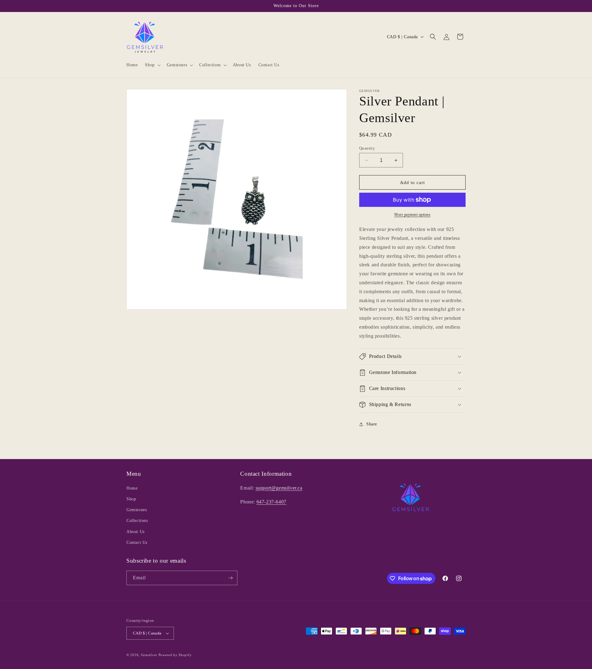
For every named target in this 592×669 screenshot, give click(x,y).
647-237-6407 (271, 501)
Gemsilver (149, 655)
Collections (137, 520)
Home (132, 488)
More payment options (412, 214)
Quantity (367, 148)
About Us (135, 531)
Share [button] (371, 424)
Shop (131, 499)
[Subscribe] (230, 578)
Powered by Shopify (175, 655)
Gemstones (136, 509)
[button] (152, 65)
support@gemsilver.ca (279, 487)
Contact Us (136, 542)
